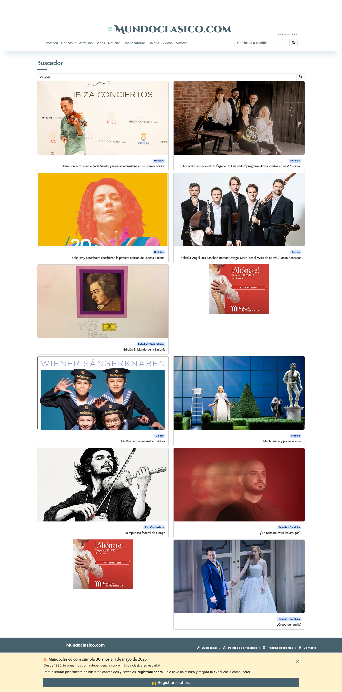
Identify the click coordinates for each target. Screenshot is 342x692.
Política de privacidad (242, 647)
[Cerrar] (297, 661)
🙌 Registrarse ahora (171, 682)
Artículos (86, 43)
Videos (167, 43)
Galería (154, 43)
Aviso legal (209, 647)
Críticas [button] (67, 43)
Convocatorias (134, 43)
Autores (181, 43)
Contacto (309, 647)
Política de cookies (280, 647)
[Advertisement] (171, 9)
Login (294, 34)
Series (100, 43)
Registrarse (283, 34)
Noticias (114, 43)
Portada (52, 43)
